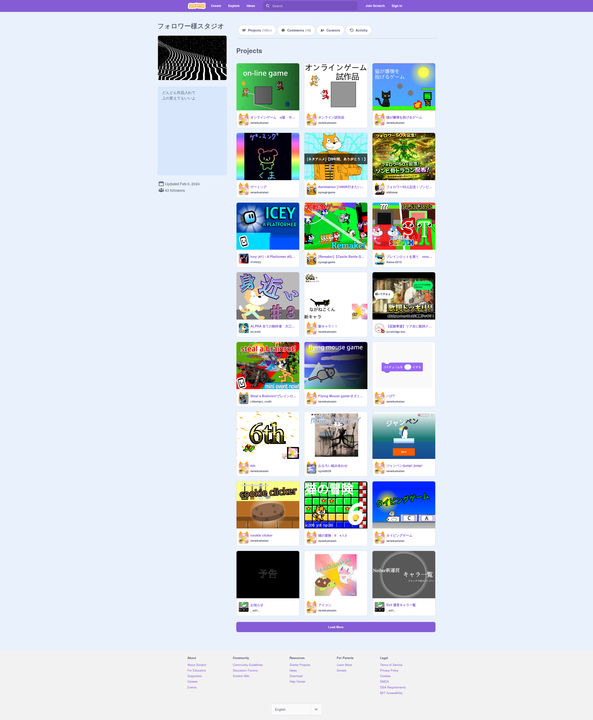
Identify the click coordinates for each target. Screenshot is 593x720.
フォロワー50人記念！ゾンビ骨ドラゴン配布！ (409, 186)
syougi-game (326, 192)
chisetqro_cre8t (260, 401)
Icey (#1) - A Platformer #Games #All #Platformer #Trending (273, 256)
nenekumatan (259, 123)
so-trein (255, 332)
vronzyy (255, 262)
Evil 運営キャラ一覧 (401, 604)
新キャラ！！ (328, 326)
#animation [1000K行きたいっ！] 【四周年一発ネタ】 (341, 186)
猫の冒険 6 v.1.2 (332, 535)
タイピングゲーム (399, 535)
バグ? (390, 396)
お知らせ (256, 604)
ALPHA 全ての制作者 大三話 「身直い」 (273, 326)
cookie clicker (261, 535)
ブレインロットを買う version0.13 (409, 256)
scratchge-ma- (396, 332)
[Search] (267, 5)
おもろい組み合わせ (332, 465)
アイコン (324, 604)
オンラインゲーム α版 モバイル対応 (273, 117)
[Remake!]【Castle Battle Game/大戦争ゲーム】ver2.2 (341, 256)
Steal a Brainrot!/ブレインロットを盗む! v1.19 (273, 396)
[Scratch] (196, 6)
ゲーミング (258, 186)
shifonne (392, 192)
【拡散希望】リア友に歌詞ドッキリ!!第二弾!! (409, 326)
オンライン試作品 (331, 117)
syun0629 (324, 471)
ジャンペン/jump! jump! (404, 465)
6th (252, 465)
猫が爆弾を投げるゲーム (404, 117)
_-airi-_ (255, 610)
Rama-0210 (394, 262)
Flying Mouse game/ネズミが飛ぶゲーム (341, 396)
